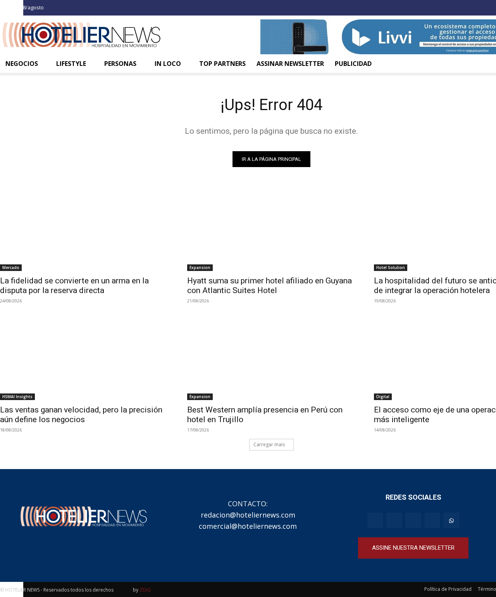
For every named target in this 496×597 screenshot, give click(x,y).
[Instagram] (483, 9)
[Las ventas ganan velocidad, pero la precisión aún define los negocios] (84, 358)
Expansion (199, 267)
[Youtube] (413, 520)
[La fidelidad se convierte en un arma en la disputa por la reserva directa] (84, 228)
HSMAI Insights (17, 396)
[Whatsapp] (451, 520)
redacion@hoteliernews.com (248, 514)
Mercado (10, 267)
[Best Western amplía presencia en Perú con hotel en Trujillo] (271, 358)
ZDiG (145, 590)
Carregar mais (269, 444)
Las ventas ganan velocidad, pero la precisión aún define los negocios (81, 414)
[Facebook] (470, 9)
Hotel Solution (390, 267)
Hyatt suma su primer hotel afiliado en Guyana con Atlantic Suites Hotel (269, 285)
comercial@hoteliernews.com (248, 526)
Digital (382, 396)
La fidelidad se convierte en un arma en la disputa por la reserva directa (74, 285)
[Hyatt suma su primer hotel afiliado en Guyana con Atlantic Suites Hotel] (271, 228)
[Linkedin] (432, 520)
